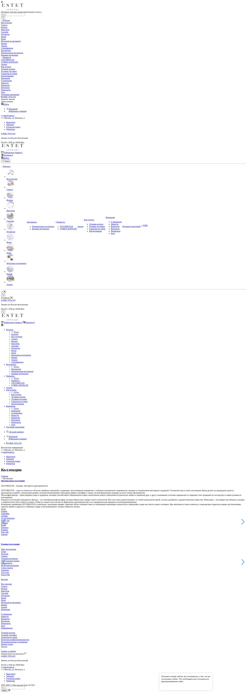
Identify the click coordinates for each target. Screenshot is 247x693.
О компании (6, 614)
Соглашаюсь (168, 686)
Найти (4, 691)
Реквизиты (6, 623)
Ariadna (4, 516)
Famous (4, 534)
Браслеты (5, 591)
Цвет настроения (8, 549)
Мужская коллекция (10, 565)
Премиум (15, 381)
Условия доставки (9, 635)
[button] (243, 522)
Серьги (4, 586)
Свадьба (4, 593)
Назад (16, 332)
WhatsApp (10, 129)
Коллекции (16, 369)
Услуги (4, 647)
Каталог (14, 334)
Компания (15, 411)
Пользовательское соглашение (14, 642)
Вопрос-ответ (7, 644)
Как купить (16, 394)
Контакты (5, 621)
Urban (3, 552)
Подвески (5, 596)
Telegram (10, 125)
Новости (5, 616)
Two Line (5, 572)
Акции (4, 607)
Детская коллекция (9, 558)
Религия (4, 554)
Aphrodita (5, 514)
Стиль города (7, 568)
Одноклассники (13, 127)
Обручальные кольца (10, 561)
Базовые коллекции (10, 544)
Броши (4, 605)
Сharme (4, 556)
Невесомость (6, 563)
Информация (6, 628)
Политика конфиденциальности (15, 640)
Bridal (3, 525)
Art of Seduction (8, 518)
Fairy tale (5, 532)
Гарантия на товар (9, 637)
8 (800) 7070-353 (9, 97)
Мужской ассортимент (11, 602)
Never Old (5, 575)
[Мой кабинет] (2, 325)
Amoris (4, 511)
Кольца (4, 589)
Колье (3, 598)
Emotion (4, 530)
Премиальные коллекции (13, 481)
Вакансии (5, 619)
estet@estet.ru (8, 116)
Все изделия (6, 584)
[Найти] (3, 17)
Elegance (4, 527)
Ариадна (5, 570)
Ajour (3, 509)
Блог (3, 626)
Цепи (3, 600)
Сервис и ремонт (8, 651)
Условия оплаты (8, 633)
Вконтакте (10, 122)
